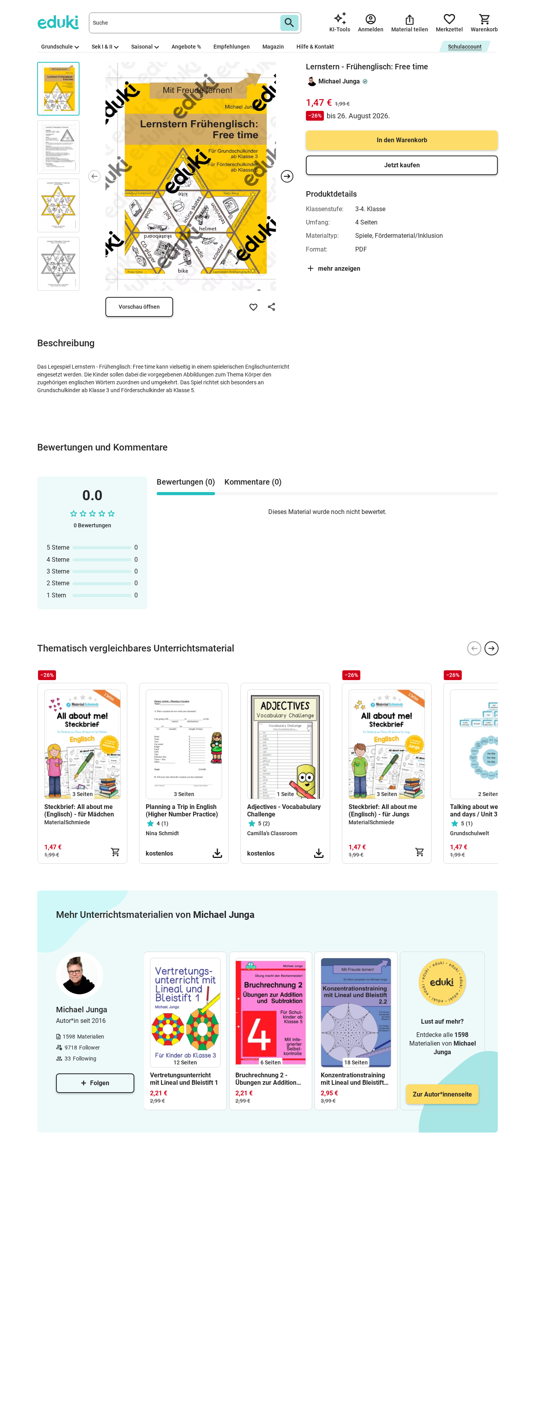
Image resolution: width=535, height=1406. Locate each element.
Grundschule (57, 46)
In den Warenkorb (402, 140)
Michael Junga (339, 81)
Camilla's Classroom (272, 833)
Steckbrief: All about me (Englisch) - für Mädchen (79, 810)
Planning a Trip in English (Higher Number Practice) (182, 810)
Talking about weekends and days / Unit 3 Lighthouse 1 (484, 810)
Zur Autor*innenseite (442, 1094)
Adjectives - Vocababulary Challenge (284, 810)
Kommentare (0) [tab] (253, 482)
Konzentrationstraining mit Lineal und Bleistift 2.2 (353, 1078)
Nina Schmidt (162, 833)
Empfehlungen (231, 46)
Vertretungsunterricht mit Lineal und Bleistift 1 (184, 1078)
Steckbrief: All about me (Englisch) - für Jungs (383, 810)
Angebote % (186, 46)
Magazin (273, 46)
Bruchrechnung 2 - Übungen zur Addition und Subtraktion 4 (265, 1078)
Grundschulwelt (469, 833)
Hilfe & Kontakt (315, 46)
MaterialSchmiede (67, 822)
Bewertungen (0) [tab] (186, 482)
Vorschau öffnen (139, 307)
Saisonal (142, 46)
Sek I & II (102, 46)
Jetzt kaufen (402, 165)
